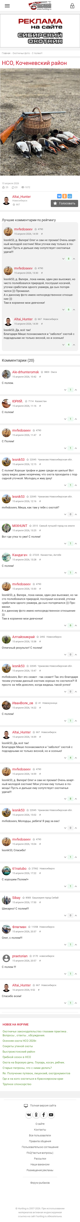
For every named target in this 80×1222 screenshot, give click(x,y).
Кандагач (19, 555)
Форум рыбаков (40, 1182)
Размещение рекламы (40, 1170)
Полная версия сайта (43, 1105)
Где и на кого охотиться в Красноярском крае (33, 1078)
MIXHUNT (19, 526)
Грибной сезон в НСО (17, 1057)
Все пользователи (40, 1135)
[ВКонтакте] (59, 196)
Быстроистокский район (19, 1051)
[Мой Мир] (70, 196)
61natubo (19, 868)
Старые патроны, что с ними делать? (27, 1068)
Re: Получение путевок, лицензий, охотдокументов (36, 1073)
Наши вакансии (40, 1164)
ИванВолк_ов (22, 703)
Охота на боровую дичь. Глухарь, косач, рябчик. (34, 1062)
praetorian (20, 956)
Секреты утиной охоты (18, 1046)
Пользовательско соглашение (40, 1147)
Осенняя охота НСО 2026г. (20, 1040)
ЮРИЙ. (17, 401)
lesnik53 (18, 459)
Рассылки (40, 1158)
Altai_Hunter (21, 197)
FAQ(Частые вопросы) (40, 1152)
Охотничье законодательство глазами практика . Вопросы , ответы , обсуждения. (35, 1033)
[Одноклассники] (64, 196)
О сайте (40, 1123)
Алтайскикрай (23, 637)
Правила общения (40, 1141)
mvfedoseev (23, 229)
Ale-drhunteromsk (25, 372)
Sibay (16, 898)
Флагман (19, 927)
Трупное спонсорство (17, 1084)
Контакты (40, 1129)
